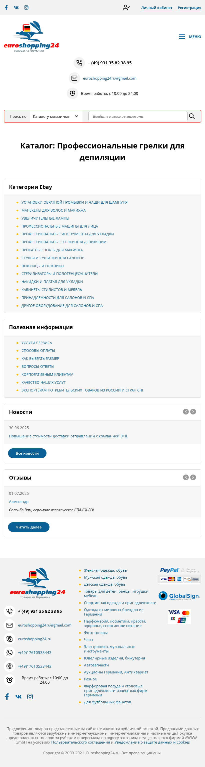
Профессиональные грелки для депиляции (64, 242)
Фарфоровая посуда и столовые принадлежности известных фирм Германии (115, 690)
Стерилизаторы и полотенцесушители (60, 273)
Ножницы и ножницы (43, 265)
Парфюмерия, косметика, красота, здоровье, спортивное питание (115, 623)
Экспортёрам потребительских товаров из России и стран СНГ (83, 390)
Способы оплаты (38, 350)
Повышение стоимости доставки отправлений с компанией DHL (68, 435)
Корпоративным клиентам (48, 374)
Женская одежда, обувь (105, 570)
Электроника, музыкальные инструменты (109, 648)
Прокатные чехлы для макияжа (52, 250)
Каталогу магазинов (51, 116)
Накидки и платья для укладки (52, 281)
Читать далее (29, 526)
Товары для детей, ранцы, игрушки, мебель (117, 593)
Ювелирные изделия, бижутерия (114, 657)
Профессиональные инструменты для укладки (68, 234)
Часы (88, 639)
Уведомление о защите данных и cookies (152, 742)
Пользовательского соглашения (80, 742)
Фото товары (96, 632)
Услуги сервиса (37, 342)
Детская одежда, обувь (105, 584)
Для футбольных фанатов (107, 701)
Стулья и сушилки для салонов (53, 258)
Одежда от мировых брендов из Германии (113, 612)
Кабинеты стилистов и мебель (52, 289)
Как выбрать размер (40, 358)
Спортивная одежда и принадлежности (120, 602)
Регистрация (189, 7)
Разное (90, 678)
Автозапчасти (96, 664)
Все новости (27, 453)
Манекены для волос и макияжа (54, 210)
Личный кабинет (156, 7)
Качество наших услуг (44, 382)
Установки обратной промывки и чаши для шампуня (75, 202)
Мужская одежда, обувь (106, 577)
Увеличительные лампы (45, 218)
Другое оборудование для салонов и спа (62, 305)
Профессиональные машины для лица (60, 226)
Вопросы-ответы (38, 366)
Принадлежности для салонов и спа (58, 297)
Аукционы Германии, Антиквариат (116, 671)
